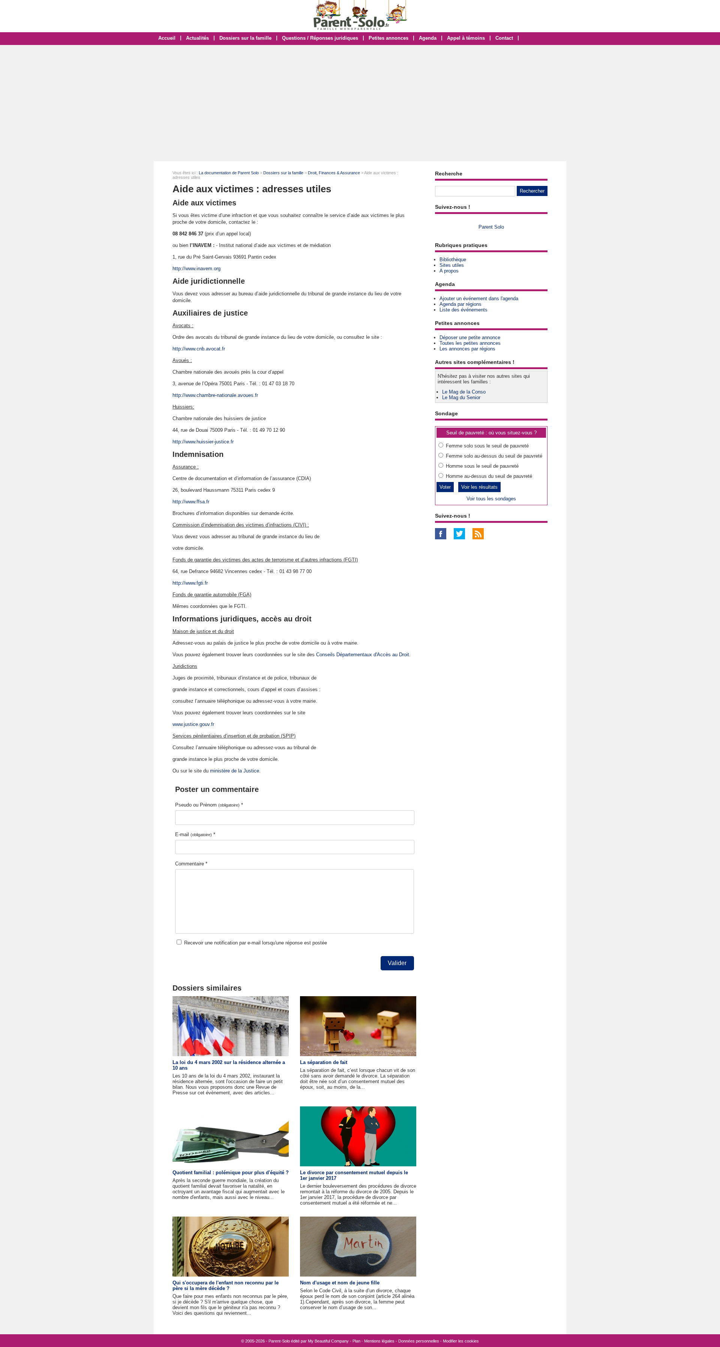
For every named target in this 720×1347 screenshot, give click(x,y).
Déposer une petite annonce (470, 337)
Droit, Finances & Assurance (334, 173)
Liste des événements (464, 310)
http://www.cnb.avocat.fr (198, 349)
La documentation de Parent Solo (229, 173)
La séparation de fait (323, 1062)
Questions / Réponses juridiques (320, 38)
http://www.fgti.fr (190, 583)
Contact (504, 38)
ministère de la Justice (234, 771)
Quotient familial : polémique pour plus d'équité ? (230, 1172)
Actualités (197, 38)
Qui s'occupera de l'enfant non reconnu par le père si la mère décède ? (225, 1285)
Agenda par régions (461, 304)
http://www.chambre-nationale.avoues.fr (215, 395)
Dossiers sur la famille (245, 38)
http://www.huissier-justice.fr (203, 442)
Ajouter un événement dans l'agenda (479, 298)
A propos (449, 271)
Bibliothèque (453, 259)
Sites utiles (452, 265)
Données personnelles (418, 1341)
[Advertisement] (360, 103)
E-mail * (195, 834)
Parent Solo (491, 227)
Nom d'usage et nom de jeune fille (340, 1283)
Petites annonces (388, 38)
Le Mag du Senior (461, 397)
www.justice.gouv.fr (193, 724)
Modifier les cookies (461, 1341)
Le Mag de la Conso (464, 392)
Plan (356, 1341)
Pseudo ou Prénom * (209, 805)
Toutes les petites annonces (470, 343)
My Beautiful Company (328, 1341)
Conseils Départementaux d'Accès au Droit (362, 654)
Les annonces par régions (467, 349)
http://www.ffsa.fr (190, 501)
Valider (397, 963)
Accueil (167, 38)
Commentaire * (191, 864)
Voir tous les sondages (491, 498)
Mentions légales (379, 1341)
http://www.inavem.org (196, 268)
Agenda (427, 38)
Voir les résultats (479, 487)
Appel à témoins (466, 38)
